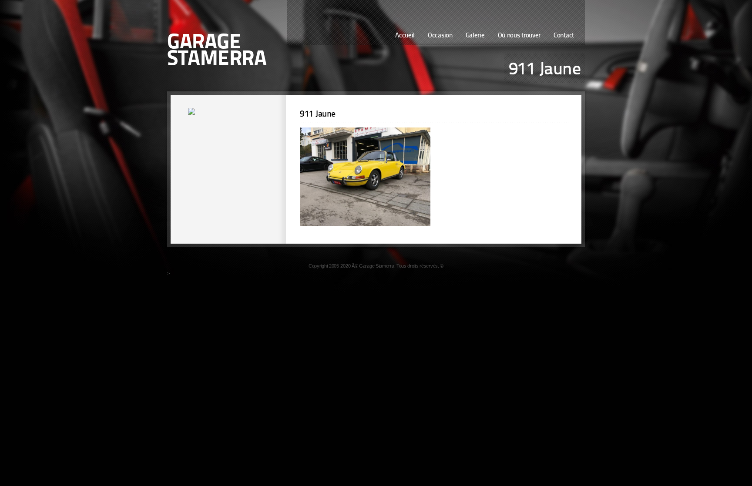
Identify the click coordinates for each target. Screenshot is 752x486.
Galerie (475, 36)
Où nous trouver (519, 36)
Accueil (405, 36)
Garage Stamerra (216, 51)
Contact (564, 36)
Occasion (440, 36)
